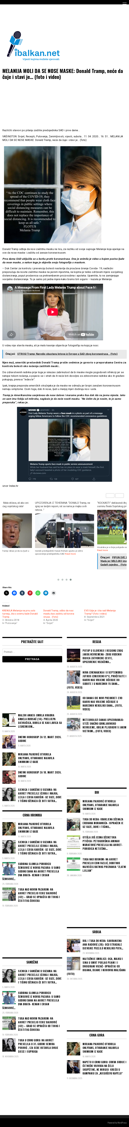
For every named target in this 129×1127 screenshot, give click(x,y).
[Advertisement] (59, 17)
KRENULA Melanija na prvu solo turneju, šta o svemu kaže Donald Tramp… (20, 613)
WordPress (122, 1122)
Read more (70, 554)
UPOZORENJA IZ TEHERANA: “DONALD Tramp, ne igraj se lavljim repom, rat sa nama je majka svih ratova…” (62, 506)
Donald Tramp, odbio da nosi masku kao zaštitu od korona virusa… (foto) (58, 613)
